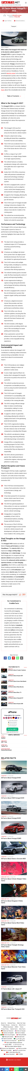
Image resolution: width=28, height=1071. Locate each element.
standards (19, 625)
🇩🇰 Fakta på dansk (21, 1034)
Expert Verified (7, 20)
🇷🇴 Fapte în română (6, 1050)
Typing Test (4, 746)
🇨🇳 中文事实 (19, 1054)
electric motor (11, 73)
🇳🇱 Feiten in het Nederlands (7, 1048)
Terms (21, 1027)
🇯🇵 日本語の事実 (7, 1044)
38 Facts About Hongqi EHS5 (11, 778)
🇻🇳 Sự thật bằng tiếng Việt (13, 1052)
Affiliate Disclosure (8, 1027)
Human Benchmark (6, 750)
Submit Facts (13, 1029)
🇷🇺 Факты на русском (19, 1050)
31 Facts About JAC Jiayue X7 (11, 989)
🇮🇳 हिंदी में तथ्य (21, 1040)
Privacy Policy (5, 1029)
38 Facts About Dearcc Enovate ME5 (13, 859)
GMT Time (4, 742)
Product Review (5, 1025)
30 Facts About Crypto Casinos (17, 670)
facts (2, 90)
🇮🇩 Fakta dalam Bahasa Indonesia (13, 1042)
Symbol (3, 738)
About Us (3, 1023)
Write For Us (22, 1025)
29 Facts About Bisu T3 (14, 692)
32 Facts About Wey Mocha (16, 687)
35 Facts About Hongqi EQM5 (11, 838)
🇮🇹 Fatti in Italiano (20, 1033)
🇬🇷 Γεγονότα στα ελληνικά (9, 1040)
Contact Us (14, 1025)
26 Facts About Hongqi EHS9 (11, 818)
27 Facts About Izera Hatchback (17, 681)
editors (13, 630)
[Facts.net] (10, 2)
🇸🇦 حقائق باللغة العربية (19, 1038)
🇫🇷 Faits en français (20, 1031)
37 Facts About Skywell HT (15, 698)
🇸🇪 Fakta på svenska (7, 1036)
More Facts (22, 1029)
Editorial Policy (11, 1023)
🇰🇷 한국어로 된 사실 (18, 1044)
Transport (13, 26)
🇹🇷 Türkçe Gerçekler (9, 1054)
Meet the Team (21, 1023)
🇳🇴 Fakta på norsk (19, 1036)
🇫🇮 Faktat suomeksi (6, 1038)
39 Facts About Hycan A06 (15, 703)
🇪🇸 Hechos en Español (8, 1033)
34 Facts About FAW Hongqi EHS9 (12, 798)
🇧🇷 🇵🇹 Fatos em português (7, 1034)
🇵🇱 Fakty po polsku (21, 1048)
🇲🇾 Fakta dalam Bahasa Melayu (13, 1046)
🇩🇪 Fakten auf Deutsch (7, 1031)
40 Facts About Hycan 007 (15, 675)
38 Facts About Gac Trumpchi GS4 (12, 1009)
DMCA (16, 1027)
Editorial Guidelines (20, 20)
